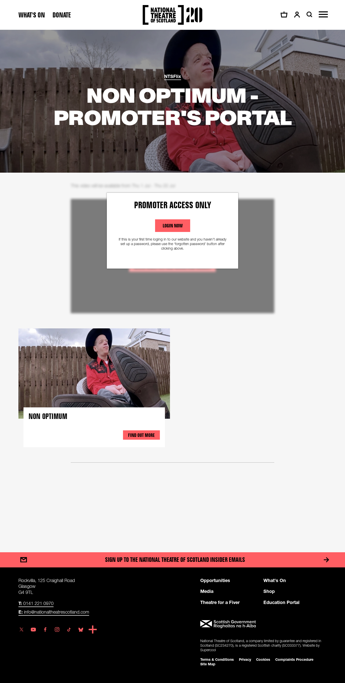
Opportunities (215, 580)
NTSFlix (172, 76)
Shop (269, 591)
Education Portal (281, 602)
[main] (172, 286)
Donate (62, 15)
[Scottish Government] (263, 624)
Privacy (245, 659)
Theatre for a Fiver (220, 602)
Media (206, 591)
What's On (274, 580)
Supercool (208, 650)
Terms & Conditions (217, 659)
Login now (173, 226)
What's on (31, 15)
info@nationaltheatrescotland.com (53, 612)
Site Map (207, 664)
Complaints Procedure (294, 659)
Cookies (263, 659)
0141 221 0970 (36, 603)
